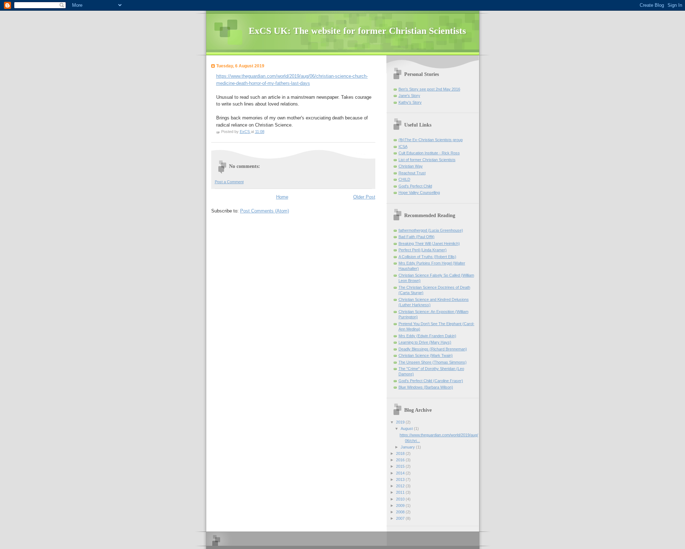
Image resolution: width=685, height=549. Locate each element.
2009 (401, 505)
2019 (401, 422)
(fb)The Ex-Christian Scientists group (431, 140)
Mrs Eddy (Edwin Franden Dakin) (427, 336)
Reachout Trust (412, 173)
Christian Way (411, 166)
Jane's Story (409, 95)
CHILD (404, 179)
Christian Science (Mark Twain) (426, 355)
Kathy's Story (410, 102)
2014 (401, 473)
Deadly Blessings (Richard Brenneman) (433, 349)
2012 (401, 486)
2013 (401, 479)
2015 (401, 466)
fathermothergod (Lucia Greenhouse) (431, 230)
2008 (401, 512)
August (407, 428)
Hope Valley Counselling (419, 192)
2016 (401, 460)
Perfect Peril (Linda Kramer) (423, 250)
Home (282, 197)
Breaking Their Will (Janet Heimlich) (429, 243)
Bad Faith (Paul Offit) (417, 237)
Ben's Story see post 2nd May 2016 (429, 89)
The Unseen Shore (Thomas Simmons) (433, 362)
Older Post (364, 197)
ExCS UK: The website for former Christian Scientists (357, 31)
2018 (401, 453)
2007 (401, 518)
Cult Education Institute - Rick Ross (429, 153)
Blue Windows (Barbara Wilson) (426, 387)
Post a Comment (229, 182)
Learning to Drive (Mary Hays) (425, 342)
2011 (401, 492)
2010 (401, 499)
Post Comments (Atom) (264, 211)
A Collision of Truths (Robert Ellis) (427, 257)
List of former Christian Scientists (427, 160)
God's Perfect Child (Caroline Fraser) (431, 381)
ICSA (403, 146)
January (408, 447)
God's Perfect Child (415, 186)
